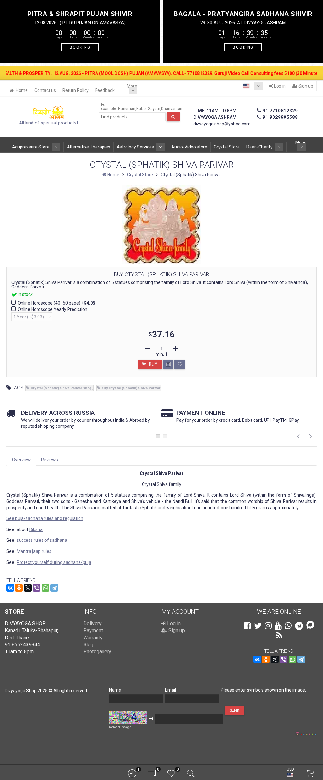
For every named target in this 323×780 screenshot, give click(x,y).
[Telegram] (54, 588)
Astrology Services (135, 146)
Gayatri (154, 108)
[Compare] (168, 364)
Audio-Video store (189, 146)
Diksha (36, 529)
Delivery (92, 623)
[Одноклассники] (19, 588)
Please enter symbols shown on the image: (263, 689)
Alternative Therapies (88, 146)
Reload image (120, 727)
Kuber (141, 108)
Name (115, 689)
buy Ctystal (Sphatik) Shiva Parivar (131, 388)
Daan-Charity (259, 146)
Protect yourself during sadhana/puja (54, 562)
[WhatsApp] (45, 588)
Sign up (305, 85)
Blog (88, 645)
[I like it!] (179, 364)
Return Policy (75, 90)
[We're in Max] (310, 625)
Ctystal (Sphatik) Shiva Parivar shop (61, 388)
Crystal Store (227, 146)
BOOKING (80, 47)
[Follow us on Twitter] (257, 626)
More (132, 85)
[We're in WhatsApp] (288, 626)
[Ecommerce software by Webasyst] (308, 733)
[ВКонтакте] (10, 588)
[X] (28, 588)
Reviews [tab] (49, 460)
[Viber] (36, 588)
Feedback (105, 90)
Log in (279, 85)
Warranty (93, 638)
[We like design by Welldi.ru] (297, 734)
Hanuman (126, 108)
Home (22, 90)
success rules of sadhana (42, 540)
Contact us (45, 90)
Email (170, 689)
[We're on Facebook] (247, 626)
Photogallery (97, 652)
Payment (93, 630)
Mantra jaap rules (34, 551)
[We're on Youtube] (278, 626)
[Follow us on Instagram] (268, 626)
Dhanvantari (171, 108)
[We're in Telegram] (299, 626)
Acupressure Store (31, 146)
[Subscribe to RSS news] (279, 636)
